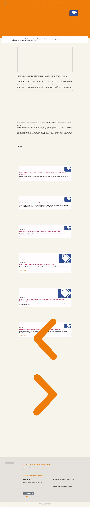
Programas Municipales (66, 297)
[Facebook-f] (24, 496)
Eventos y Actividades (66, 262)
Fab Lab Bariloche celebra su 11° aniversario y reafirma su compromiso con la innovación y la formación (42, 300)
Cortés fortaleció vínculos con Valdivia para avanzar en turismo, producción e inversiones (42, 173)
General (74, 15)
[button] (84, 3)
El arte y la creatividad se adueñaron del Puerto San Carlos (36, 264)
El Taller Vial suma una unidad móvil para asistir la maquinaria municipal (41, 203)
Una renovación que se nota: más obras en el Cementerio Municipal (39, 231)
